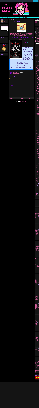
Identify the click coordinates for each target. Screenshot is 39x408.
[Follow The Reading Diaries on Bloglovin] (2, 35)
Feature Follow (36, 279)
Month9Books (36, 309)
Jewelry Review (36, 297)
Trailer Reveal (36, 362)
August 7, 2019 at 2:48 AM (23, 78)
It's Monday (36, 295)
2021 (36, 55)
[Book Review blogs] (4, 51)
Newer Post (11, 98)
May (36, 184)
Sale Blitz (36, 338)
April (36, 185)
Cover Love (36, 267)
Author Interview (36, 233)
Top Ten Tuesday (37, 361)
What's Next (36, 369)
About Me (6, 17)
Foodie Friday (36, 283)
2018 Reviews (36, 216)
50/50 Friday (36, 231)
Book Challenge (36, 247)
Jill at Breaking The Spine (29, 33)
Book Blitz (36, 245)
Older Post (31, 98)
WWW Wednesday (37, 372)
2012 (36, 194)
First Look (36, 281)
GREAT (14, 83)
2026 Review (36, 229)
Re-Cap (36, 322)
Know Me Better (36, 298)
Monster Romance (37, 308)
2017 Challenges (37, 213)
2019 (36, 57)
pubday (36, 320)
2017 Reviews (36, 214)
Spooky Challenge (37, 341)
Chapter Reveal (36, 260)
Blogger (23, 406)
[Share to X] (21, 72)
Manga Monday (36, 303)
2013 (36, 193)
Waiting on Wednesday (15, 73)
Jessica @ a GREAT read (15, 78)
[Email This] (20, 72)
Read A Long (36, 324)
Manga (36, 302)
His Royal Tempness (38, 40)
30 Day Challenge (37, 230)
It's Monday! (36, 296)
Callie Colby (38, 41)
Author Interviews (24, 17)
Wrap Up (36, 371)
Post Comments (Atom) (23, 101)
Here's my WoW (13, 81)
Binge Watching (36, 234)
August (37, 61)
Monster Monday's (37, 307)
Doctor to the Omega (38, 34)
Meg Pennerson (37, 33)
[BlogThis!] (21, 72)
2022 (36, 54)
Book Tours (36, 249)
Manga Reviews (36, 304)
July (36, 182)
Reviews (19, 17)
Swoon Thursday (37, 349)
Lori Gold (37, 30)
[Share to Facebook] (22, 72)
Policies (15, 17)
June (37, 183)
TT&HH (36, 364)
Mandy (5, 20)
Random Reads (36, 321)
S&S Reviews (36, 337)
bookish (36, 251)
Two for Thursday (37, 365)
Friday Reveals (36, 284)
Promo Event (36, 319)
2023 (36, 53)
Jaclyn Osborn (37, 39)
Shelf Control (36, 340)
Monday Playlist (36, 306)
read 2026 (36, 323)
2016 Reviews (36, 212)
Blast (35, 235)
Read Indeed (36, 325)
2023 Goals (10, 17)
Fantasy (36, 278)
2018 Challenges (37, 215)
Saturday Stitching (37, 339)
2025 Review (36, 228)
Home (2, 17)
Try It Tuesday (36, 363)
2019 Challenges (37, 217)
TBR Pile (36, 351)
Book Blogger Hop (37, 246)
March (37, 186)
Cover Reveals (36, 268)
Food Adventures (37, 282)
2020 (36, 56)
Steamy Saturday (37, 343)
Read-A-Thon (36, 326)
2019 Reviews (36, 218)
